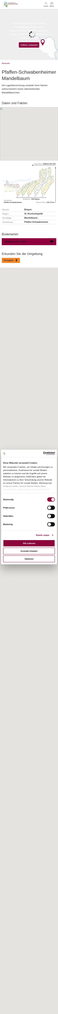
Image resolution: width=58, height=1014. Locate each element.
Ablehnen (29, 559)
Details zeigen (42, 535)
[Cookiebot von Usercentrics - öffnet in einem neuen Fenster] (43, 453)
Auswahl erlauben (29, 551)
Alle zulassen (29, 543)
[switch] (51, 508)
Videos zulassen (29, 45)
